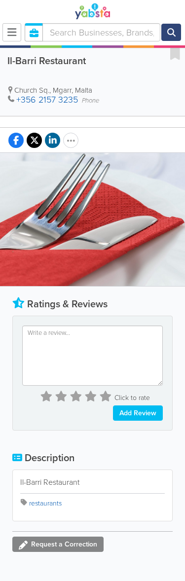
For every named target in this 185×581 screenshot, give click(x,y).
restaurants (45, 503)
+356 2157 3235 (47, 99)
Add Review (137, 413)
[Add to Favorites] (175, 53)
